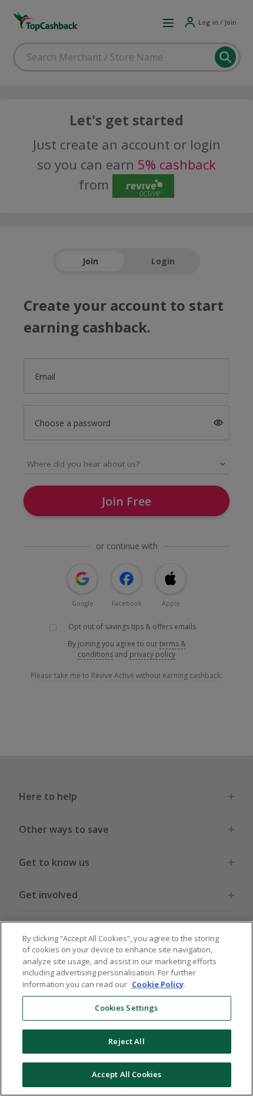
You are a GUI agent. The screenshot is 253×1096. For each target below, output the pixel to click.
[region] (126, 1008)
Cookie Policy (158, 984)
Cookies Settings (126, 1007)
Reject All (126, 1041)
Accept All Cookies (126, 1074)
